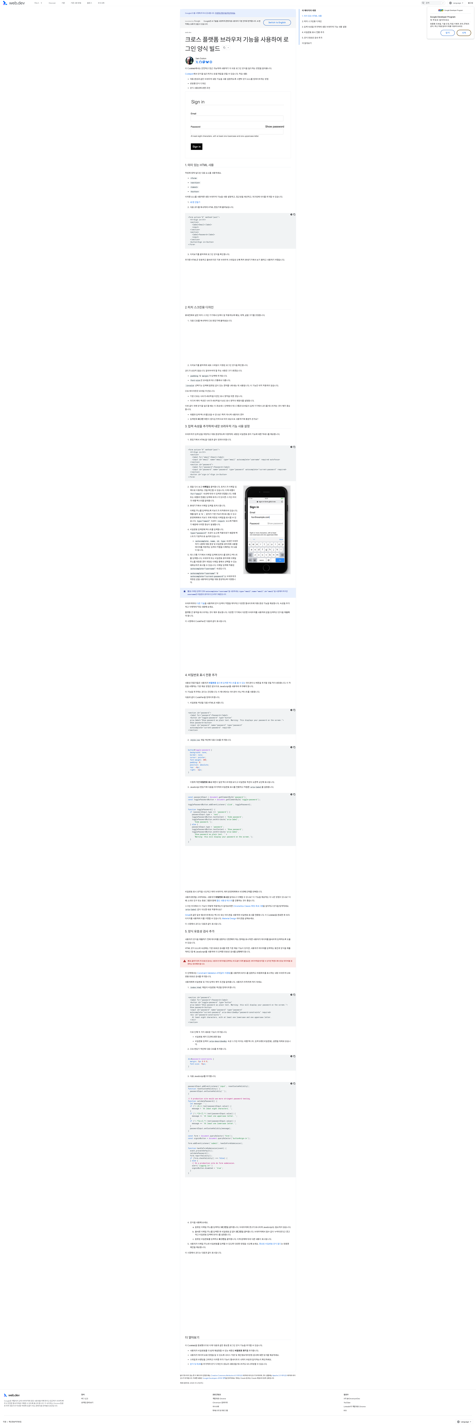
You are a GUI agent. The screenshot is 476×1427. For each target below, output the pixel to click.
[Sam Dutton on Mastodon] (204, 63)
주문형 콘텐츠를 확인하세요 (225, 13)
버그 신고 (84, 1398)
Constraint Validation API (208, 973)
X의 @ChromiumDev (352, 1398)
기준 (63, 3)
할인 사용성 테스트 (224, 900)
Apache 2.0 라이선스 (279, 1375)
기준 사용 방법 (76, 3)
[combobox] (433, 3)
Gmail (187, 915)
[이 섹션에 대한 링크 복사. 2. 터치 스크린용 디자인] (216, 307)
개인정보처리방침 (15, 1422)
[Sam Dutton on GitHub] (200, 63)
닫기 (448, 33)
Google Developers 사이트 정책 (214, 1378)
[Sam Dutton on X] (197, 63)
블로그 (89, 3)
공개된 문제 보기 (87, 1402)
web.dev (188, 32)
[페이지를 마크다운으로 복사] (224, 48)
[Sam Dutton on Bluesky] (207, 63)
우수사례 (101, 3)
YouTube (347, 1402)
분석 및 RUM (195, 1364)
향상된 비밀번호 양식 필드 (270, 1244)
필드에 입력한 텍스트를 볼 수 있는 (227, 683)
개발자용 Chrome (219, 1398)
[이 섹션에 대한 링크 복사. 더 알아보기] (201, 1337)
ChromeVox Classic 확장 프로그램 (248, 906)
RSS (345, 1410)
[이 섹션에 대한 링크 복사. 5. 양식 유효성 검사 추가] (216, 931)
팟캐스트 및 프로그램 (220, 1410)
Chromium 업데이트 (220, 1402)
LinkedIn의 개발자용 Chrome (355, 1406)
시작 (464, 33)
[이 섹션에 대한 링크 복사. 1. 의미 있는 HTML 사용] (216, 165)
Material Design (229, 918)
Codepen (189, 74)
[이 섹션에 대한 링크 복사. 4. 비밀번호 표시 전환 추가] (219, 675)
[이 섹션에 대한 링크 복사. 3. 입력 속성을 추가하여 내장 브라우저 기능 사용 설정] (252, 426)
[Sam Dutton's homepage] (210, 63)
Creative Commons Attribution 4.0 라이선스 (227, 1375)
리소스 (36, 3)
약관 (4, 1422)
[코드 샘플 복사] (294, 214)
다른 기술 (201, 603)
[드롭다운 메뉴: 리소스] (42, 2)
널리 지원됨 (225, 973)
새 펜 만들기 (195, 202)
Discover (52, 3)
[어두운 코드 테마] (291, 214)
